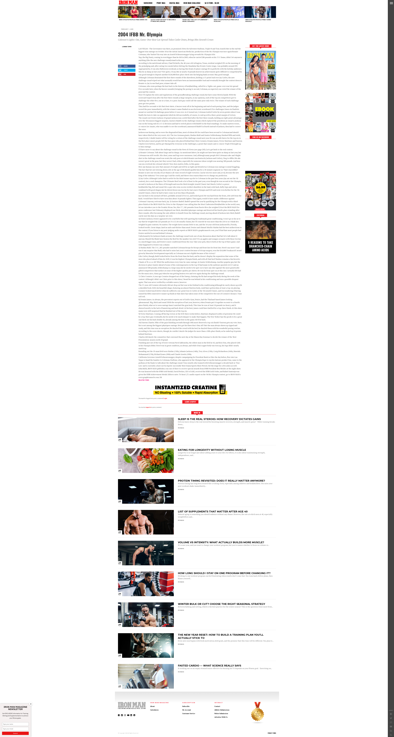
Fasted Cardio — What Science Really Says (209, 665)
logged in (148, 407)
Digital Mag (174, 3)
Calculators (154, 710)
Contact (217, 706)
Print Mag (161, 3)
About (152, 706)
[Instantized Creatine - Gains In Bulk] (190, 394)
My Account (186, 710)
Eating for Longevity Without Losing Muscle (212, 449)
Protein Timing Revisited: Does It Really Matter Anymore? (221, 480)
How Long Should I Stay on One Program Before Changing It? (224, 573)
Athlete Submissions (221, 710)
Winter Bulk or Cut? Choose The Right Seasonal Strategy (221, 603)
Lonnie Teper (126, 47)
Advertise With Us (221, 717)
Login (165, 398)
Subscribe (148, 3)
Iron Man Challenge (191, 3)
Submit (15, 733)
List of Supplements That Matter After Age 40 (213, 511)
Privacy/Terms (272, 733)
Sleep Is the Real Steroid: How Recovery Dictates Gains (219, 419)
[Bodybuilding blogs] (258, 724)
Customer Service (188, 713)
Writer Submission (221, 713)
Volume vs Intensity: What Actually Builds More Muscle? (221, 542)
